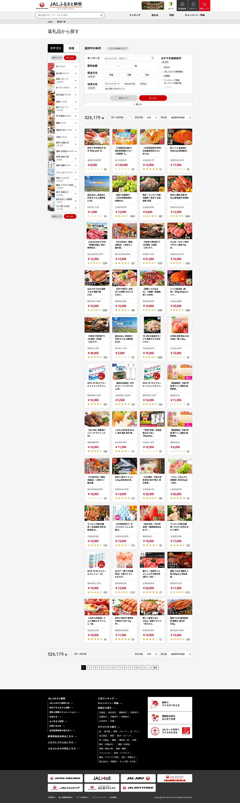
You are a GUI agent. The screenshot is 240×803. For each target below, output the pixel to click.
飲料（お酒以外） (107, 744)
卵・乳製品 (104, 740)
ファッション (105, 753)
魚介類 (107, 731)
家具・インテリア (122, 753)
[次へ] (148, 667)
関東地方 (123, 712)
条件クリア (57, 58)
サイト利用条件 (82, 797)
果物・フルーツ (120, 731)
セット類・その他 (127, 761)
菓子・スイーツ (124, 736)
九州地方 (103, 721)
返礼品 (155, 15)
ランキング (134, 15)
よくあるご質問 (56, 721)
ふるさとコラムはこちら (60, 742)
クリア (91, 77)
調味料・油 (124, 740)
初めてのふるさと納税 (59, 708)
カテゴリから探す (107, 727)
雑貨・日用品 (124, 744)
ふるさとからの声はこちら (62, 748)
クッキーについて (98, 797)
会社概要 (112, 797)
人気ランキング (106, 698)
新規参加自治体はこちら (60, 736)
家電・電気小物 (106, 749)
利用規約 (51, 797)
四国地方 (125, 717)
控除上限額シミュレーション (62, 712)
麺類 (114, 740)
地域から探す (105, 708)
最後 (155, 667)
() (105, 169)
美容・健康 (121, 749)
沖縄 (112, 721)
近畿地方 (103, 717)
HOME (50, 22)
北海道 (102, 712)
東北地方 (112, 712)
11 (142, 667)
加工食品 (103, 736)
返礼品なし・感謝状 (108, 761)
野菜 (112, 736)
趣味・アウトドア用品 (109, 757)
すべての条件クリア (118, 48)
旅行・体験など (128, 757)
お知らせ (53, 717)
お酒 (134, 740)
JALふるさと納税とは (59, 703)
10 (136, 667)
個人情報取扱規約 (65, 797)
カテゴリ (55, 48)
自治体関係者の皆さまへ (60, 730)
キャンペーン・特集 (195, 15)
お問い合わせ (55, 726)
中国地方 (114, 717)
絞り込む (70, 58)
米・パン (134, 731)
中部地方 (134, 712)
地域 (171, 15)
